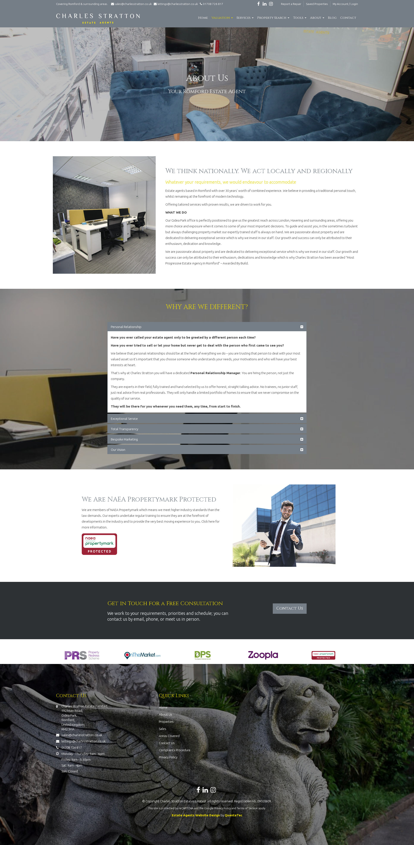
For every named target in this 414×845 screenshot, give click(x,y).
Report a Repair (291, 4)
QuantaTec (233, 815)
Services (244, 18)
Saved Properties (317, 4)
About (316, 18)
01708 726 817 (212, 4)
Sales (162, 729)
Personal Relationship (126, 327)
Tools (298, 18)
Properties (166, 721)
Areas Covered (169, 736)
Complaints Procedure (174, 750)
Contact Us (167, 743)
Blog (332, 18)
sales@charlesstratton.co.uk (133, 4)
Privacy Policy (168, 757)
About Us (165, 714)
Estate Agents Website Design (196, 815)
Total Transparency (124, 429)
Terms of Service (247, 808)
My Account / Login (345, 4)
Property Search (272, 18)
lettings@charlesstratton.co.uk (177, 4)
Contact (348, 18)
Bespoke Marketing (124, 439)
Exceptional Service (124, 418)
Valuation (221, 18)
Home (203, 18)
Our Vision (118, 449)
